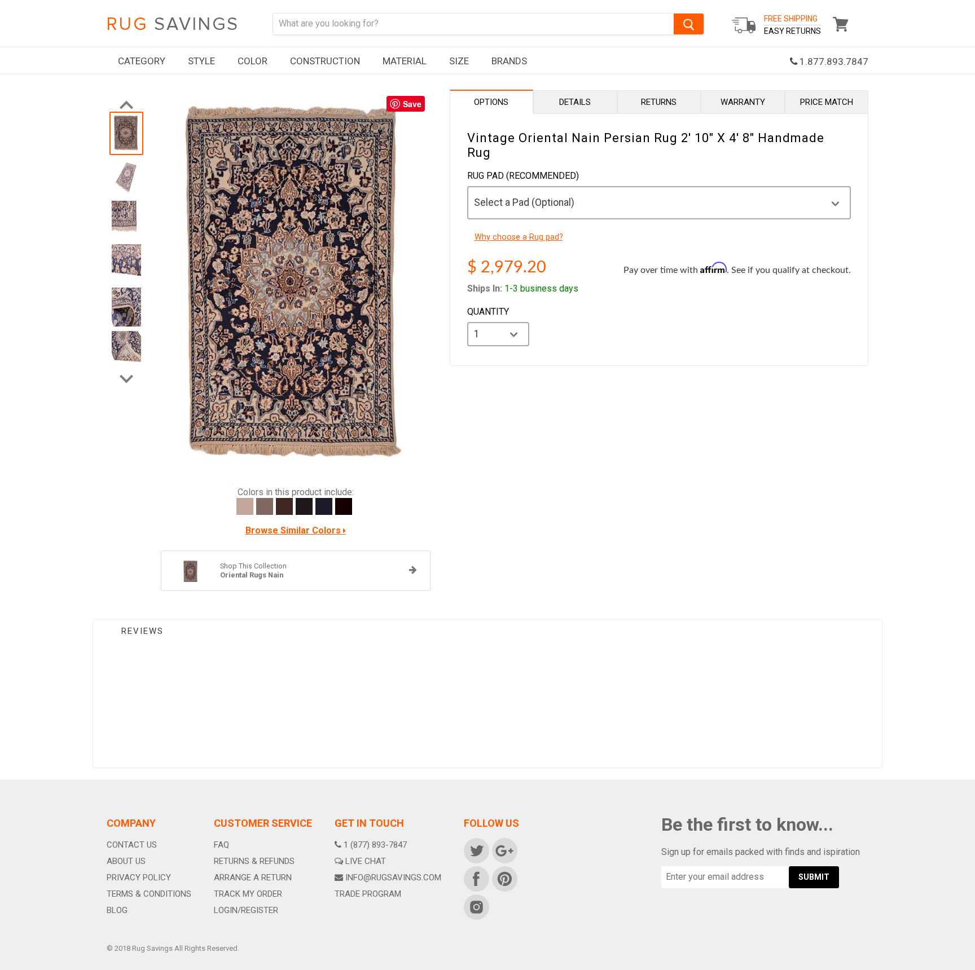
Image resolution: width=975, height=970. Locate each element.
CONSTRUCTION (325, 61)
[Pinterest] (504, 878)
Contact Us (132, 845)
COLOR (252, 61)
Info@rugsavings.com (393, 877)
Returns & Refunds (254, 861)
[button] (974, 967)
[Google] (504, 850)
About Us (126, 861)
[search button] (689, 24)
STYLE (201, 61)
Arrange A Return (253, 877)
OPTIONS (491, 102)
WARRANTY (743, 102)
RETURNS (659, 102)
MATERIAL (405, 61)
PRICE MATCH (826, 102)
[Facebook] (476, 878)
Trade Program (368, 894)
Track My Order (248, 894)
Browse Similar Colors (294, 531)
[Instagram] (476, 906)
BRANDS (509, 61)
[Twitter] (476, 850)
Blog (117, 910)
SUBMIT (813, 876)
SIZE (459, 61)
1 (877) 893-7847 (375, 845)
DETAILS (575, 102)
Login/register (246, 910)
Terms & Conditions (149, 894)
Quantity (488, 311)
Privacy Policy (139, 877)
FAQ (221, 845)
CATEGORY (141, 61)
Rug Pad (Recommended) (523, 175)
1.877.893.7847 (832, 61)
